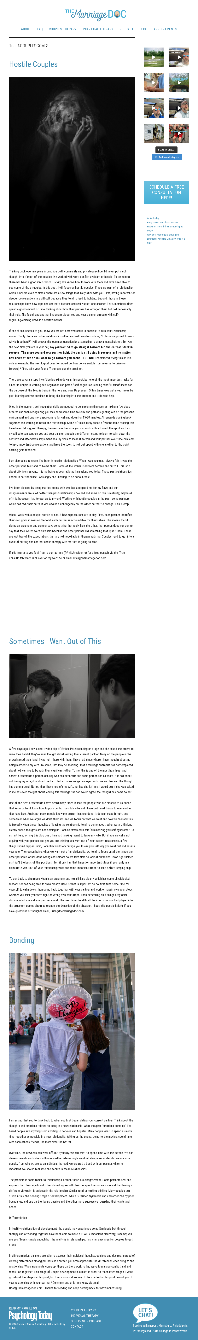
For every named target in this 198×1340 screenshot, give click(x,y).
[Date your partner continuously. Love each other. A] (179, 57)
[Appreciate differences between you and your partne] (179, 82)
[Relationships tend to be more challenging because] (154, 57)
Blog (143, 29)
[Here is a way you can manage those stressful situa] (154, 82)
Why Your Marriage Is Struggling (163, 234)
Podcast (126, 29)
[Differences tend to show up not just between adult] (179, 108)
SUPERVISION (79, 1321)
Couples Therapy (63, 29)
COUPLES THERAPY (83, 1310)
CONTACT (77, 1326)
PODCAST (95, 1321)
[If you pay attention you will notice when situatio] (154, 108)
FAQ (40, 29)
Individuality (153, 218)
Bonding (21, 940)
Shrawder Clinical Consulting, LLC (34, 1324)
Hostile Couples (33, 64)
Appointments (165, 29)
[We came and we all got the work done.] (154, 133)
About (26, 29)
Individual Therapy (98, 29)
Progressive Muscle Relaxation (162, 222)
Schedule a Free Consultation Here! (166, 192)
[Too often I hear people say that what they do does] (179, 133)
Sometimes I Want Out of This (55, 641)
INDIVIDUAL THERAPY (85, 1316)
